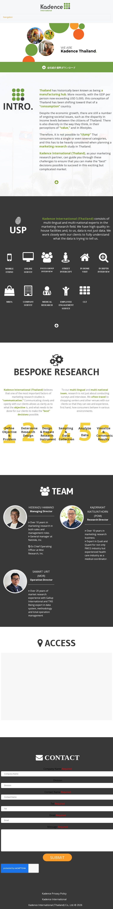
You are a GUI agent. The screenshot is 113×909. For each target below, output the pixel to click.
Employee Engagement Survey (66, 305)
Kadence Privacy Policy (54, 893)
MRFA (9, 302)
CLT (85, 302)
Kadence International (54, 899)
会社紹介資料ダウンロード (61, 67)
